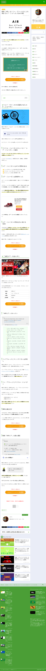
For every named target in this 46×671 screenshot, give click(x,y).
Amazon (19, 206)
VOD (35, 48)
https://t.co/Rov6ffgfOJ (11, 451)
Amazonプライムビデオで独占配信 (15, 79)
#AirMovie (19, 320)
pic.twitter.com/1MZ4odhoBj (9, 321)
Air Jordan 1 (9, 158)
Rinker (20, 202)
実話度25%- (42, 37)
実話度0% (34, 37)
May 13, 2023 (17, 454)
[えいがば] (3, 3)
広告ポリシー (13, 669)
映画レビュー (36, 74)
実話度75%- (38, 38)
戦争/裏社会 (36, 68)
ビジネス (35, 60)
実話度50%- (4, 510)
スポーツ (3, 9)
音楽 (35, 77)
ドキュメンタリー (37, 57)
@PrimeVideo (11, 320)
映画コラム (36, 71)
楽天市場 (19, 209)
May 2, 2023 (14, 324)
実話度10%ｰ (38, 37)
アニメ (35, 51)
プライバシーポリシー (6, 669)
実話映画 (35, 65)
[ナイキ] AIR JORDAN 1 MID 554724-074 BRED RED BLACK (21, 200)
